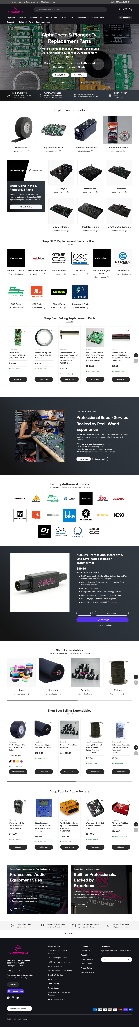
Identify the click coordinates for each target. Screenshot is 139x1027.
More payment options (102, 625)
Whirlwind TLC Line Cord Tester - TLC (120, 824)
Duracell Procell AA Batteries (68, 746)
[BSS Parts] (16, 292)
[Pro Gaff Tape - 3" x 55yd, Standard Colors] (18, 730)
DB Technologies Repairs (58, 957)
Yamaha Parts (59, 270)
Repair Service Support (57, 966)
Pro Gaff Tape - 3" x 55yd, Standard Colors (17, 747)
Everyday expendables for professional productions (69, 653)
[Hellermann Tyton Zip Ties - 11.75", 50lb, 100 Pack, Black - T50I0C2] (121, 730)
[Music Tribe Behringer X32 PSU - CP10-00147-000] (18, 337)
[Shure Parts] (59, 292)
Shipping (79, 572)
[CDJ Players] (61, 172)
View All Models (26, 207)
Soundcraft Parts (80, 304)
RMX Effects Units (90, 226)
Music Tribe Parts (37, 270)
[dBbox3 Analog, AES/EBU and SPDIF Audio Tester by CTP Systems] (44, 808)
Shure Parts (59, 304)
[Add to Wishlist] (24, 330)
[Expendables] (21, 130)
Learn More (50, 2)
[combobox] (70, 9)
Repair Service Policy (56, 999)
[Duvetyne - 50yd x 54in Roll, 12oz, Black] (44, 730)
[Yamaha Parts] (59, 258)
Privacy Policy (86, 968)
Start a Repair (100, 459)
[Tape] (21, 672)
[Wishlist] (125, 9)
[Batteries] (85, 672)
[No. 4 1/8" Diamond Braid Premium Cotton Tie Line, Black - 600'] (95, 730)
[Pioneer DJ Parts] (16, 258)
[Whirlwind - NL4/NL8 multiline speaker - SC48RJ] (95, 808)
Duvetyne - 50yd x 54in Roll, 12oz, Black (43, 746)
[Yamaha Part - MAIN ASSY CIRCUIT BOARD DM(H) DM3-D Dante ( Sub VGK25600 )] (95, 337)
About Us (84, 955)
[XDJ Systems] (119, 172)
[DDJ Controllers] (61, 211)
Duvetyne (53, 690)
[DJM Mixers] (90, 172)
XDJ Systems (119, 188)
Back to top (69, 934)
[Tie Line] (117, 672)
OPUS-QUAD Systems (119, 226)
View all (69, 244)
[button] (130, 9)
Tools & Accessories (77, 18)
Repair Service (97, 18)
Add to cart (111, 613)
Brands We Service (55, 975)
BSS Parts (16, 304)
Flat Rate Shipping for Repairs (60, 962)
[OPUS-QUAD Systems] (119, 211)
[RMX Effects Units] (90, 211)
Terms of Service (87, 972)
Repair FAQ (52, 979)
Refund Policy (86, 964)
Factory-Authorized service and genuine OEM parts (69, 487)
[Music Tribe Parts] (37, 258)
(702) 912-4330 (13, 971)
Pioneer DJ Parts (15, 270)
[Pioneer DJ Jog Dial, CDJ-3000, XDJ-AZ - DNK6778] (44, 337)
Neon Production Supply (19, 1019)
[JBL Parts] (37, 292)
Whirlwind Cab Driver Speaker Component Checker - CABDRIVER (69, 827)
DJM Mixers (90, 188)
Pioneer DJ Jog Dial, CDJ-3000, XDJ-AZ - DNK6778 (43, 355)
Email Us (13, 984)
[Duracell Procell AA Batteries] (69, 730)
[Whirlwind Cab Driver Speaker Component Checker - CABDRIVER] (69, 808)
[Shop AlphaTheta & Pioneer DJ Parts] (26, 170)
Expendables (34, 18)
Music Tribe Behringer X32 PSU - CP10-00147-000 (17, 355)
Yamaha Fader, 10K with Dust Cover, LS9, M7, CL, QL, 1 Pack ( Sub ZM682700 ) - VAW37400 (69, 357)
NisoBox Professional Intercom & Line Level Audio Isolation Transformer (99, 559)
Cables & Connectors (54, 18)
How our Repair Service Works (60, 970)
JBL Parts (37, 304)
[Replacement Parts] (53, 130)
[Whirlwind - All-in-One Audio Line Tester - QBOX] (18, 808)
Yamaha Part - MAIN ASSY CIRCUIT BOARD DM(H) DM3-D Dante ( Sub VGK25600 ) (95, 356)
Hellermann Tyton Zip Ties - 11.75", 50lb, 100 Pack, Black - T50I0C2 (121, 749)
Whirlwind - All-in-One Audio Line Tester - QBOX (17, 825)
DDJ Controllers (61, 226)
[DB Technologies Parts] (102, 258)
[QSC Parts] (80, 258)
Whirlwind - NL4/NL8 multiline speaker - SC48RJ (95, 825)
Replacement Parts (15, 18)
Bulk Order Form (26, 22)
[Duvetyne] (53, 672)
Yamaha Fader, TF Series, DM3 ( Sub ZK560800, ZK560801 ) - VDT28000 (121, 356)
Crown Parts (123, 270)
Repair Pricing (53, 984)
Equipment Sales (43, 22)
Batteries (85, 690)
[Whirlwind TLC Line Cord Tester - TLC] (121, 808)
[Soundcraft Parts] (80, 292)
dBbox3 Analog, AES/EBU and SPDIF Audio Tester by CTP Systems (43, 827)
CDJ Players (61, 188)
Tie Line (118, 690)
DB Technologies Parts (101, 272)
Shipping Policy (87, 959)
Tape (21, 690)
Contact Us (85, 950)
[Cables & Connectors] (85, 130)
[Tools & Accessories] (117, 130)
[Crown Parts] (123, 258)
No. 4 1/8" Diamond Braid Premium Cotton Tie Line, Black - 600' (94, 749)
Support (10, 22)
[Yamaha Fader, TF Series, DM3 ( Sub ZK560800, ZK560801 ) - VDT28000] (121, 337)
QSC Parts (80, 270)
